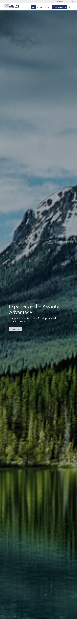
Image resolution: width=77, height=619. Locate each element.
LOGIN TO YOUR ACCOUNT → (60, 7)
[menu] (69, 7)
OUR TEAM (39, 7)
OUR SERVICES (48, 7)
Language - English (70, 1)
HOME (33, 7)
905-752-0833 (60, 2)
